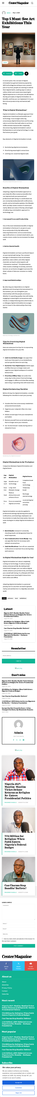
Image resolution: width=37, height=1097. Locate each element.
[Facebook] (13, 739)
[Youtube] (23, 739)
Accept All (18, 1082)
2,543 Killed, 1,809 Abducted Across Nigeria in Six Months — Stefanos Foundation (17, 635)
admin (8, 13)
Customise (18, 1087)
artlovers (10, 598)
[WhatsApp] (20, 739)
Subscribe (31, 962)
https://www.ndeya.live (18, 736)
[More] (26, 73)
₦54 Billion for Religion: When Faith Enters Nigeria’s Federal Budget (16, 622)
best (16, 598)
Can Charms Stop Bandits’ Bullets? (16, 628)
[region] (18, 1080)
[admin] (4, 13)
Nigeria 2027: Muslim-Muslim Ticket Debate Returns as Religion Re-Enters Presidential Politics (18, 614)
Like (6, 962)
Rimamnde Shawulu (11, 802)
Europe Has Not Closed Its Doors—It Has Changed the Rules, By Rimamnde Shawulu (17, 709)
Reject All (18, 1093)
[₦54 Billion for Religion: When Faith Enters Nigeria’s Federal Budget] (18, 820)
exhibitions (23, 598)
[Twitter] (17, 739)
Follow (18, 962)
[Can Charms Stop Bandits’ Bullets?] (18, 869)
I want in (18, 661)
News (5, 62)
